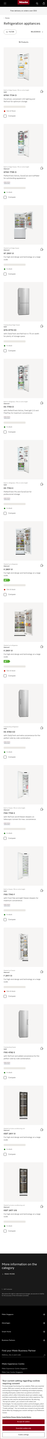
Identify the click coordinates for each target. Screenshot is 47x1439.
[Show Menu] (5, 3)
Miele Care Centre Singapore (12, 1372)
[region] (23, 1406)
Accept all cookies (23, 1421)
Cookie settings (23, 1434)
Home (7, 18)
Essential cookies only (23, 1428)
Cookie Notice (26, 1417)
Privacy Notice (16, 1417)
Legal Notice (6, 1417)
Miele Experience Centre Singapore (14, 1368)
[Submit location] (44, 1355)
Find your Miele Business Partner (19, 1351)
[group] (23, 83)
